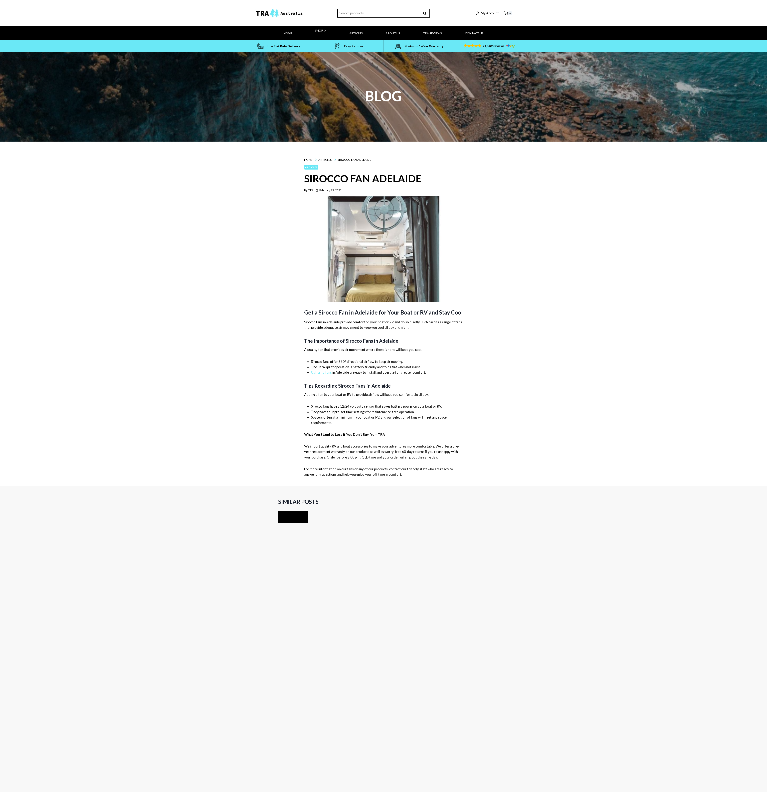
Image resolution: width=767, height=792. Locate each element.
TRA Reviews (432, 33)
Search (426, 13)
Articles (356, 33)
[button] (489, 46)
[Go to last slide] (285, 517)
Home (288, 33)
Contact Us (474, 33)
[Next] (300, 517)
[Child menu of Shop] (307, 38)
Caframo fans (321, 372)
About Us (393, 33)
